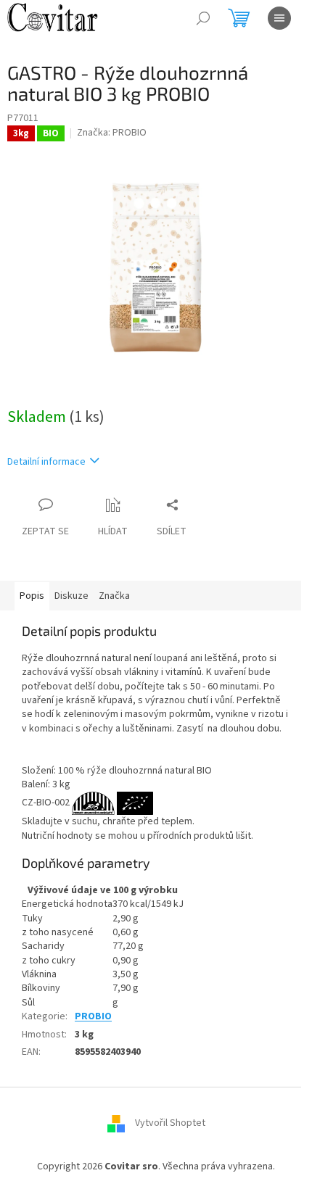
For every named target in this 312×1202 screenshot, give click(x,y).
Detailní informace (46, 462)
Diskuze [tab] (71, 596)
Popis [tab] (32, 596)
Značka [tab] (114, 596)
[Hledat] (203, 18)
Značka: (112, 132)
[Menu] (279, 18)
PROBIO (93, 1016)
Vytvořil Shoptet (170, 1123)
